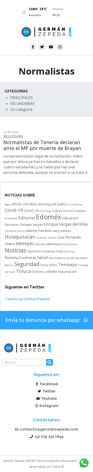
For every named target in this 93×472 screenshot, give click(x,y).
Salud (42, 257)
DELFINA (68, 211)
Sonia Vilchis (48, 265)
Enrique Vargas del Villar (66, 224)
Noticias (15, 250)
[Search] (49, 362)
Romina (70, 251)
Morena (40, 244)
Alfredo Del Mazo (24, 204)
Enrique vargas (31, 224)
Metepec (25, 243)
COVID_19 (31, 210)
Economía (11, 218)
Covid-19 (14, 210)
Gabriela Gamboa (38, 230)
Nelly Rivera (70, 244)
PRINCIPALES (21, 97)
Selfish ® (57, 467)
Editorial (26, 217)
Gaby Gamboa (61, 231)
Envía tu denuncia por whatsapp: (43, 320)
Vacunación (67, 271)
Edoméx (48, 216)
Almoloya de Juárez (52, 204)
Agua (8, 204)
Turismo (38, 271)
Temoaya (67, 264)
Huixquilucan (20, 236)
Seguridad (26, 264)
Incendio (41, 237)
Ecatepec (80, 211)
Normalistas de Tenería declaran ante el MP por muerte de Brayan (42, 145)
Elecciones (12, 225)
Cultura (57, 211)
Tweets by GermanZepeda (27, 298)
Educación (70, 218)
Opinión (33, 251)
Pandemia (48, 251)
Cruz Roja (45, 211)
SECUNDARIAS (22, 103)
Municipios (54, 244)
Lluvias (52, 237)
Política (60, 251)
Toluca (23, 271)
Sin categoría (21, 109)
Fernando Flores (15, 230)
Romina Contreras (20, 257)
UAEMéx (51, 271)
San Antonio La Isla (61, 258)
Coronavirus (74, 204)
